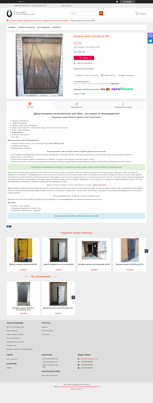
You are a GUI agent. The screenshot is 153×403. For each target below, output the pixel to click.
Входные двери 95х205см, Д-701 (129, 264)
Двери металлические (33, 20)
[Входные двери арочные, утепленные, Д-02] (23, 294)
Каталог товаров (16, 20)
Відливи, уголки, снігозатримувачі (20, 349)
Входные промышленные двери (55, 20)
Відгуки (45, 327)
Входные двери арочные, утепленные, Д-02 (23, 309)
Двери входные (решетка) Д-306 (23, 264)
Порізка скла (11, 345)
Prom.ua (87, 384)
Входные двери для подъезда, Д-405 (94, 264)
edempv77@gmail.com (89, 359)
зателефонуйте (66, 199)
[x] (10, 227)
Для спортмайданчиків (15, 327)
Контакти (56, 27)
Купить (85, 58)
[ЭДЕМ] (9, 13)
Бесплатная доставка (85, 69)
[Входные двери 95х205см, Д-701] (130, 250)
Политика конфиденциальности (88, 387)
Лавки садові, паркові (15, 334)
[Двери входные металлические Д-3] (59, 250)
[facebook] (8, 227)
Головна (11, 27)
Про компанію (43, 27)
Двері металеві (99, 185)
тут (120, 167)
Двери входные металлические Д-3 (59, 264)
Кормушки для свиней (15, 342)
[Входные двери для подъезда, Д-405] (94, 250)
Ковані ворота (12, 331)
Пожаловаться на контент (68, 387)
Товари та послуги (26, 27)
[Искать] (101, 13)
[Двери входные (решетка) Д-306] (23, 250)
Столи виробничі (13, 338)
